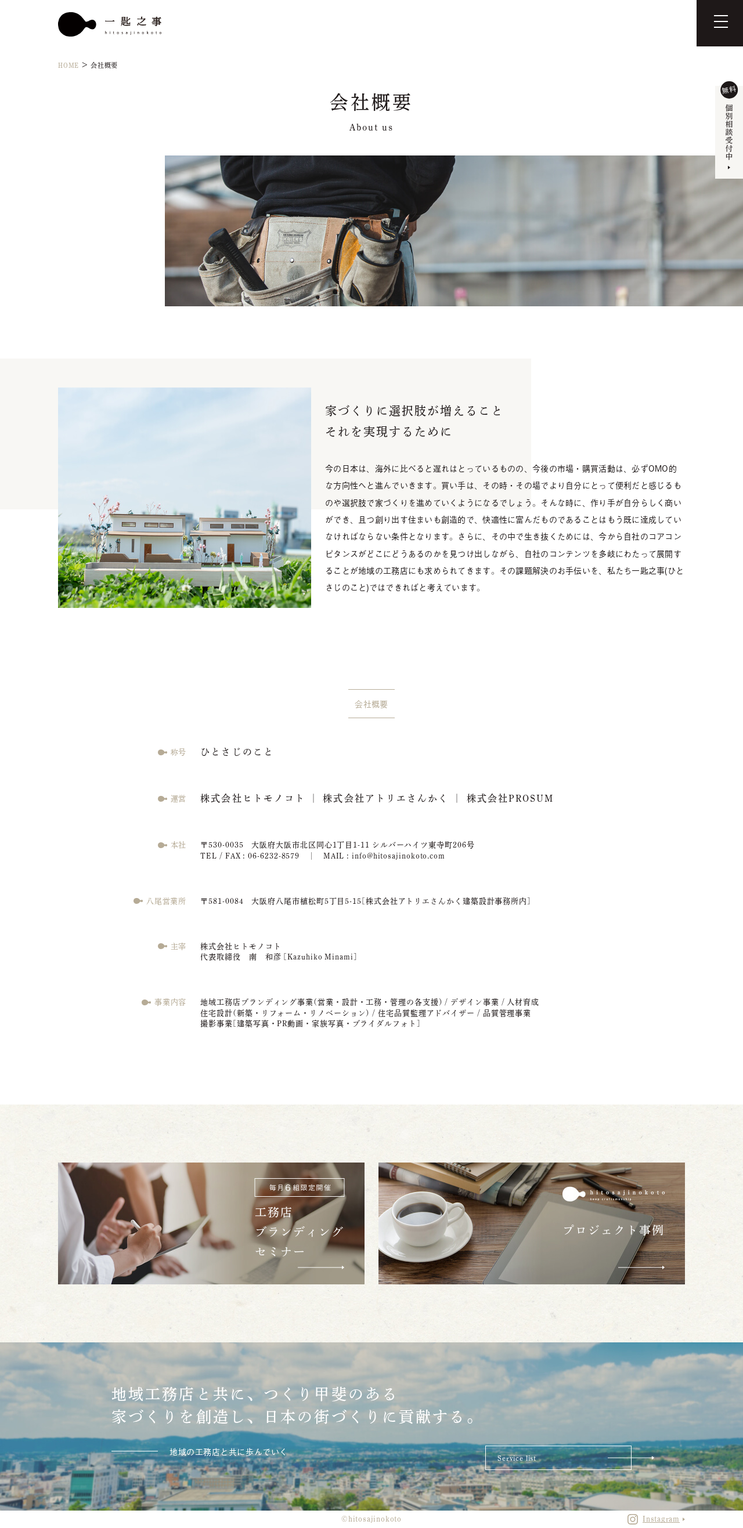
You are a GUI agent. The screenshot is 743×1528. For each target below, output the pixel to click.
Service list (516, 1457)
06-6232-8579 (274, 856)
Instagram (661, 1519)
